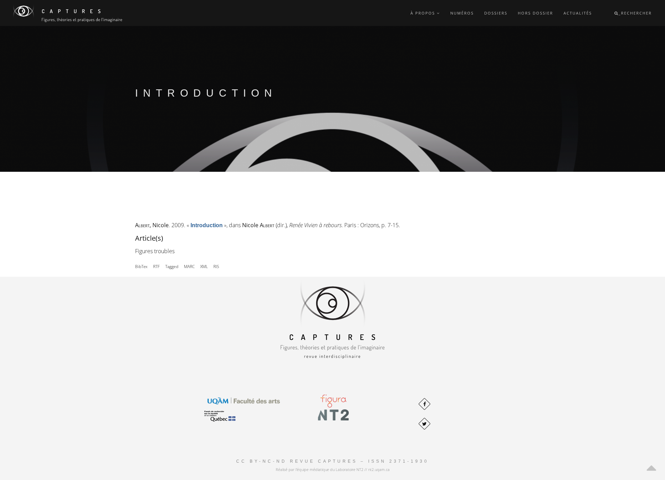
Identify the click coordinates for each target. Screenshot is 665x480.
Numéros (462, 13)
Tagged (171, 266)
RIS (216, 266)
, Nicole (152, 225)
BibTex (141, 266)
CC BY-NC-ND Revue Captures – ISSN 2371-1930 (332, 461)
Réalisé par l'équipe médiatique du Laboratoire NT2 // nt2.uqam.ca (333, 469)
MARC (189, 266)
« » (207, 225)
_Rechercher (635, 13)
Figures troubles (155, 251)
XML (204, 266)
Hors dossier (535, 13)
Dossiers (495, 13)
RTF (156, 266)
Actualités (578, 13)
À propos (423, 13)
